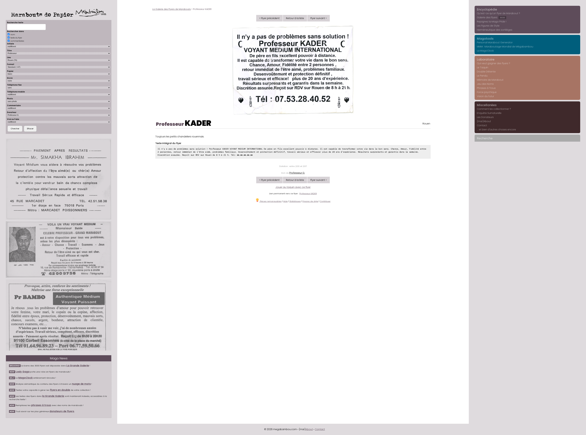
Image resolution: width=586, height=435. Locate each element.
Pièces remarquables (270, 201)
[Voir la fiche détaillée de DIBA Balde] (58, 249)
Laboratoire (485, 59)
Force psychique (487, 92)
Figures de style (310, 201)
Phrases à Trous (486, 88)
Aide (285, 201)
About (309, 429)
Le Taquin (482, 67)
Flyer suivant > (318, 18)
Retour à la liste (295, 18)
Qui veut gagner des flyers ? (493, 63)
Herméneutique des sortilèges (494, 30)
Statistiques (295, 201)
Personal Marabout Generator (495, 42)
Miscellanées (487, 105)
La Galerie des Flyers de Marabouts (171, 9)
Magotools (485, 38)
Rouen (426, 123)
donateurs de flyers (61, 411)
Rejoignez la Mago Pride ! (491, 21)
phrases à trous (41, 405)
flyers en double (60, 390)
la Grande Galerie (53, 396)
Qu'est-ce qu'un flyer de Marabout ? (498, 13)
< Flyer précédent (269, 18)
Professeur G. (297, 173)
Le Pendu (482, 75)
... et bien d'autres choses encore (496, 129)
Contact (482, 125)
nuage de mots (81, 384)
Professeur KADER (308, 193)
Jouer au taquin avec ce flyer (293, 187)
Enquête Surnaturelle (489, 113)
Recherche (485, 138)
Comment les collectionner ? (494, 109)
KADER (198, 123)
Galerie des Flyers (491, 17)
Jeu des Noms (485, 84)
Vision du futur (485, 96)
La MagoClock (485, 50)
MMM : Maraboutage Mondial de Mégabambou (505, 46)
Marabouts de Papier (43, 14)
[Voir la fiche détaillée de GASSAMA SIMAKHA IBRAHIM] (58, 179)
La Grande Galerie (77, 365)
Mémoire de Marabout (490, 80)
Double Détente (486, 71)
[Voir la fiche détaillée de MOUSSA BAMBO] (58, 315)
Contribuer (325, 201)
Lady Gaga (22, 371)
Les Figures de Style (488, 25)
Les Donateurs (485, 117)
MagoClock (25, 378)
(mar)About (484, 121)
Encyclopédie (487, 9)
